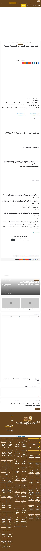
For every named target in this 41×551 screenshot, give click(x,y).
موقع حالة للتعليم (37, 516)
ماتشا (17, 483)
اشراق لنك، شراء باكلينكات (37, 501)
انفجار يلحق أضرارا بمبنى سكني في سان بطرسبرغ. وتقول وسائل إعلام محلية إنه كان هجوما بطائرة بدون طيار (35, 379)
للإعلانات (7, 549)
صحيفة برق (31, 455)
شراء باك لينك (37, 497)
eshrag (22, 60)
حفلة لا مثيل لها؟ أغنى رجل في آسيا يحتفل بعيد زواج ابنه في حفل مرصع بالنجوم (6, 379)
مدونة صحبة (37, 492)
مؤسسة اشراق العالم (10, 430)
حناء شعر (17, 481)
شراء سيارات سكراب (3, 450)
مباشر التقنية (31, 490)
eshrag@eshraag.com (27, 424)
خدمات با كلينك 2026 (23, 497)
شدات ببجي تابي (17, 442)
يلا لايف (7, 465)
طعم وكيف (37, 488)
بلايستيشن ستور (23, 475)
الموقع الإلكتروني (17, 400)
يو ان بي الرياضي (31, 513)
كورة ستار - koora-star (3, 478)
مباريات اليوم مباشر (23, 508)
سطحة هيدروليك (3, 441)
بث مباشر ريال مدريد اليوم (3, 463)
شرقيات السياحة (31, 492)
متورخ (37, 478)
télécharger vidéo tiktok (6, 546)
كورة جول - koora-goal (9, 481)
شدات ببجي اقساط (23, 440)
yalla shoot (23, 512)
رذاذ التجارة (31, 486)
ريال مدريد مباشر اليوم (9, 469)
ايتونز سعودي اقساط (24, 447)
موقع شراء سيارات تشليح (3, 453)
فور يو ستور (17, 456)
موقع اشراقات (37, 457)
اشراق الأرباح (31, 494)
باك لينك (24, 2)
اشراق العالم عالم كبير (31, 504)
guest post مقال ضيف (17, 489)
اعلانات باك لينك (23, 500)
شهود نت (31, 488)
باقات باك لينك (31, 499)
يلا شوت (17, 510)
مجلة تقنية (37, 513)
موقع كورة (6, 510)
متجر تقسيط (17, 451)
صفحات (12, 431)
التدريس (37, 503)
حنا (23, 483)
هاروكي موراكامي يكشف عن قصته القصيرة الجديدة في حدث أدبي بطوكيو (16, 379)
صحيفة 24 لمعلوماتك (9, 429)
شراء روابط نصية (37, 499)
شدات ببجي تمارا (23, 442)
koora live (3, 483)
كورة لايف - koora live (9, 522)
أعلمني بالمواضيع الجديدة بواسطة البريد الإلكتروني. (32, 406)
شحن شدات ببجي (23, 469)
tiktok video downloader (3, 544)
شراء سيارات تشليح (10, 453)
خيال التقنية (37, 467)
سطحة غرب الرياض (3, 445)
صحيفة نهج (37, 474)
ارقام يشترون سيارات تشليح (10, 455)
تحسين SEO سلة (31, 448)
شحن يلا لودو (24, 471)
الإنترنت (36, 2)
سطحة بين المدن (9, 442)
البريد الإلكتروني (37, 400)
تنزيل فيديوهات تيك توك (10, 544)
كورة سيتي (3, 461)
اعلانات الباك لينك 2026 (31, 507)
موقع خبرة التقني (37, 476)
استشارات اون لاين (31, 483)
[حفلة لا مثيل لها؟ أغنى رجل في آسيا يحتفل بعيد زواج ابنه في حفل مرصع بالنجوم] (6, 346)
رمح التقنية (37, 486)
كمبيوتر (34, 2)
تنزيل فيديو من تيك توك (10, 542)
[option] (20, 285)
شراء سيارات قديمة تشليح (6, 457)
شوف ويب (31, 467)
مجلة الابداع (31, 480)
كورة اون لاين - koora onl (10, 490)
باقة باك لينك (37, 447)
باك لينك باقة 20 (17, 491)
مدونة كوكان (31, 472)
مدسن (31, 478)
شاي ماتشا (23, 485)
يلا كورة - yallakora (3, 490)
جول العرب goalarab (9, 463)
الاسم (39, 396)
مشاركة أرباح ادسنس (20, 2)
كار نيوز (31, 474)
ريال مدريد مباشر (23, 510)
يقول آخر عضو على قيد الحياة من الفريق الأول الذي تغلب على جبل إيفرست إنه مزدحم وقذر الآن (26, 379)
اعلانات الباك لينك (31, 501)
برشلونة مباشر (17, 507)
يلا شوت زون (10, 536)
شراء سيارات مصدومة (3, 455)
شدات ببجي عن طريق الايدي (17, 458)
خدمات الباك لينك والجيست (24, 489)
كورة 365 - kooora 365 (9, 492)
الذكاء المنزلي (28, 2)
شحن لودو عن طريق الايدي (17, 472)
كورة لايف (9, 498)
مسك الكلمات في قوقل (38, 464)
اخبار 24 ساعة (31, 515)
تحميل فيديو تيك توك (3, 542)
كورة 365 (10, 461)
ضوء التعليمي (37, 455)
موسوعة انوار (37, 494)
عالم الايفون (37, 472)
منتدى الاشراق (37, 506)
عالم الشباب (34, 444)
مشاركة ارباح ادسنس (31, 440)
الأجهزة (31, 2)
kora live (3, 496)
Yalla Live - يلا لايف (3, 487)
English (7, 2)
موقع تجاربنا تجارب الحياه (17, 497)
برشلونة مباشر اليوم (3, 469)
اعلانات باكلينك (20, 502)
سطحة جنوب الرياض (10, 447)
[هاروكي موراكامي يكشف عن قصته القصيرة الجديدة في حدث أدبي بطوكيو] (15, 346)
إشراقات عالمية (26, 42)
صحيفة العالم (31, 518)
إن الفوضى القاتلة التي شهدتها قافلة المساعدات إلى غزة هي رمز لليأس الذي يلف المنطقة (28, 284)
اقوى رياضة (37, 509)
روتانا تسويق (37, 480)
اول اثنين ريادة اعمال (37, 440)
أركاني (37, 490)
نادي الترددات (37, 482)
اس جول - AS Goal (3, 492)
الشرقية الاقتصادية (31, 470)
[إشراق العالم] (38, 1)
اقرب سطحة (3, 447)
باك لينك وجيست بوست (37, 511)
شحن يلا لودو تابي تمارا (17, 461)
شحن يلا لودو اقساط (17, 447)
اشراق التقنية (31, 463)
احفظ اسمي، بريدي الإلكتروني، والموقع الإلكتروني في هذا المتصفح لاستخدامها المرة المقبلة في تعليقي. (25, 403)
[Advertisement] (20, 13)
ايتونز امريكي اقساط (17, 464)
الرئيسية (39, 2)
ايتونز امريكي (17, 444)
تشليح (10, 449)
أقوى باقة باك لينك (17, 494)
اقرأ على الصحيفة (36, 232)
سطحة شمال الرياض (10, 445)
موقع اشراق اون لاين (31, 458)
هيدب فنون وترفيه (37, 519)
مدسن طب (31, 509)
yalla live (6, 474)
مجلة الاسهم (37, 469)
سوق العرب (23, 491)
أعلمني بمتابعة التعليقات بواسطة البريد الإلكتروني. (32, 405)
